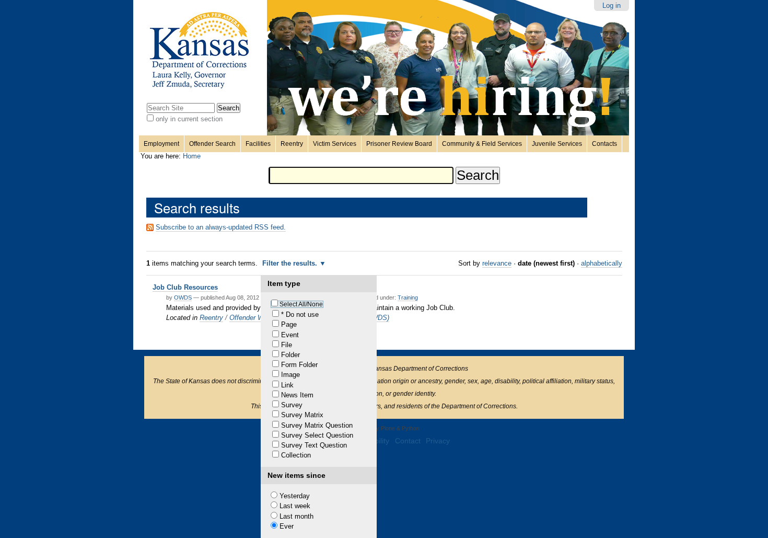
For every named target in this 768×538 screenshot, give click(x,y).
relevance (496, 263)
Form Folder (299, 365)
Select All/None (301, 304)
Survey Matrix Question (317, 425)
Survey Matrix (302, 415)
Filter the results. (290, 263)
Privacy (438, 441)
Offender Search (212, 143)
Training (408, 297)
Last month (296, 516)
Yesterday (295, 496)
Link (287, 385)
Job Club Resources (185, 287)
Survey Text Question (314, 445)
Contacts (604, 143)
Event (290, 335)
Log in (611, 5)
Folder (290, 355)
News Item (297, 395)
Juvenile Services (557, 143)
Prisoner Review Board (399, 143)
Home (192, 156)
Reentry (292, 143)
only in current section (189, 119)
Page (289, 324)
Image (290, 375)
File (286, 345)
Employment (161, 143)
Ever (287, 526)
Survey (291, 405)
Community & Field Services (482, 143)
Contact (408, 441)
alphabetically (601, 263)
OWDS (183, 297)
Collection (296, 455)
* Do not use (300, 314)
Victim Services (334, 143)
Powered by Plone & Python (384, 428)
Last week (295, 506)
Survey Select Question (317, 435)
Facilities (258, 143)
